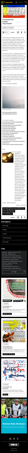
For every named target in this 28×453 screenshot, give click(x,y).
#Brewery (5, 254)
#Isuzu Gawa (5, 259)
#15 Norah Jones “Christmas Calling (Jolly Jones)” (12, 144)
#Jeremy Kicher (14, 259)
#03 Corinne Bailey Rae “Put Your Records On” (12, 125)
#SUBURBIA (11, 211)
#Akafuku (4, 252)
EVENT (5, 234)
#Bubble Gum (12, 254)
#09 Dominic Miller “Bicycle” (8, 134)
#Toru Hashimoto (7, 213)
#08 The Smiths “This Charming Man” (10, 133)
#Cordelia (5, 208)
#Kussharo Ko (6, 261)
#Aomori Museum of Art (14, 252)
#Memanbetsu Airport (16, 261)
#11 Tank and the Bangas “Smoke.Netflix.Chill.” (12, 138)
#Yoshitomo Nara (16, 268)
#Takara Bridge (6, 268)
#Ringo (15, 263)
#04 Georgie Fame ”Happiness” (8, 126)
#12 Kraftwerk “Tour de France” (9, 139)
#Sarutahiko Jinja (7, 264)
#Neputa (10, 263)
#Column (22, 208)
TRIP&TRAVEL (7, 238)
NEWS (5, 229)
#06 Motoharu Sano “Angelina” (8, 130)
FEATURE (5, 225)
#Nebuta (4, 263)
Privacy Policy (14, 448)
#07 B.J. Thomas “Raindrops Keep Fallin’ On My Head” (13, 131)
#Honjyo (20, 257)
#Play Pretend (14, 208)
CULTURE (11, 27)
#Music (5, 211)
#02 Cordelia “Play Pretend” (8, 123)
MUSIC (4, 27)
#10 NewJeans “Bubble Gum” (8, 136)
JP (19, 2)
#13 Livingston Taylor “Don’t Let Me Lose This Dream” (13, 141)
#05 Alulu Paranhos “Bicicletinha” (9, 128)
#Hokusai (14, 257)
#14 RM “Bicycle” (5, 142)
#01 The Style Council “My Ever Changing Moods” (12, 122)
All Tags (13, 271)
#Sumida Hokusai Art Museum (10, 266)
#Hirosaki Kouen (6, 257)
